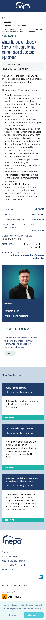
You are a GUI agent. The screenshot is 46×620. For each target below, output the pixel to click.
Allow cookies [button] (33, 615)
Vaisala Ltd (36, 247)
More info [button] (39, 608)
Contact (6, 552)
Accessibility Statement (13, 565)
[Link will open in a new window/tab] (41, 576)
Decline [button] (12, 615)
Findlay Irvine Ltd (33, 244)
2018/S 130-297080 (12, 239)
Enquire (10, 353)
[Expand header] (4, 6)
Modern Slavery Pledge (13, 560)
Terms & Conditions (11, 556)
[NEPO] (23, 6)
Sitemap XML (8, 569)
